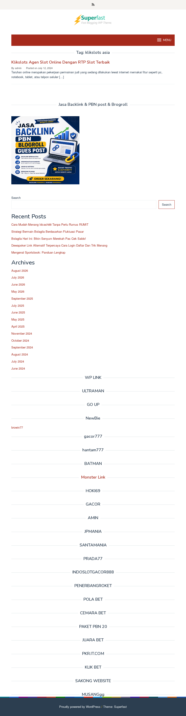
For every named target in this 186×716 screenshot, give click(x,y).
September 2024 (22, 347)
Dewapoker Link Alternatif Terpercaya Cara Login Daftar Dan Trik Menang (59, 245)
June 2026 (18, 284)
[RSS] (93, 5)
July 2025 (17, 305)
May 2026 (17, 291)
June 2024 (18, 368)
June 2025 (18, 312)
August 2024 (19, 354)
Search (16, 197)
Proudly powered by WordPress (79, 706)
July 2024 (17, 361)
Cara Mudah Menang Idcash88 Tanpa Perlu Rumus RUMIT (49, 224)
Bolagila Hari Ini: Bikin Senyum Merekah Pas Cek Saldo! (48, 238)
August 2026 (19, 270)
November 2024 (21, 333)
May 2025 (17, 319)
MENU (167, 40)
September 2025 (22, 298)
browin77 (17, 427)
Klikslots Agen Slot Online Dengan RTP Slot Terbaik (60, 62)
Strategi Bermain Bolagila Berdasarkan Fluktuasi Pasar (47, 231)
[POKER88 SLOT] (93, 19)
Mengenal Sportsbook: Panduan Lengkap (38, 252)
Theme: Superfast (115, 706)
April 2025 (17, 326)
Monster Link (93, 477)
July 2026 (17, 277)
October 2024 (20, 340)
